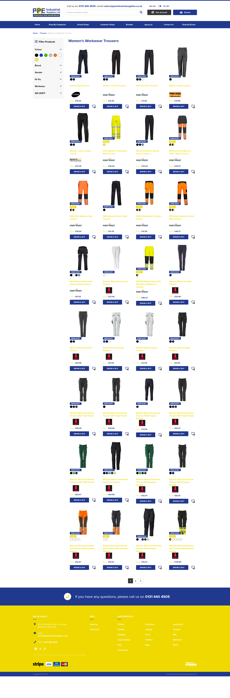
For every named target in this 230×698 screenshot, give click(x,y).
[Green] (46, 55)
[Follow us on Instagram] (45, 649)
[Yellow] (36, 59)
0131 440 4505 (87, 6)
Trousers (43, 33)
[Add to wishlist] (93, 106)
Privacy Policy (42, 655)
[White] (60, 55)
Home (35, 33)
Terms (35, 655)
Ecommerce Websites (173, 674)
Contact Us (94, 629)
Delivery (68, 655)
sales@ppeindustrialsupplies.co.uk (123, 6)
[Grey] (50, 55)
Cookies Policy (52, 655)
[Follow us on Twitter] (40, 649)
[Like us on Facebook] (36, 649)
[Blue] (41, 55)
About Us (94, 624)
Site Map (83, 655)
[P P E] (47, 12)
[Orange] (55, 55)
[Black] (36, 55)
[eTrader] (191, 664)
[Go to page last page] (140, 580)
